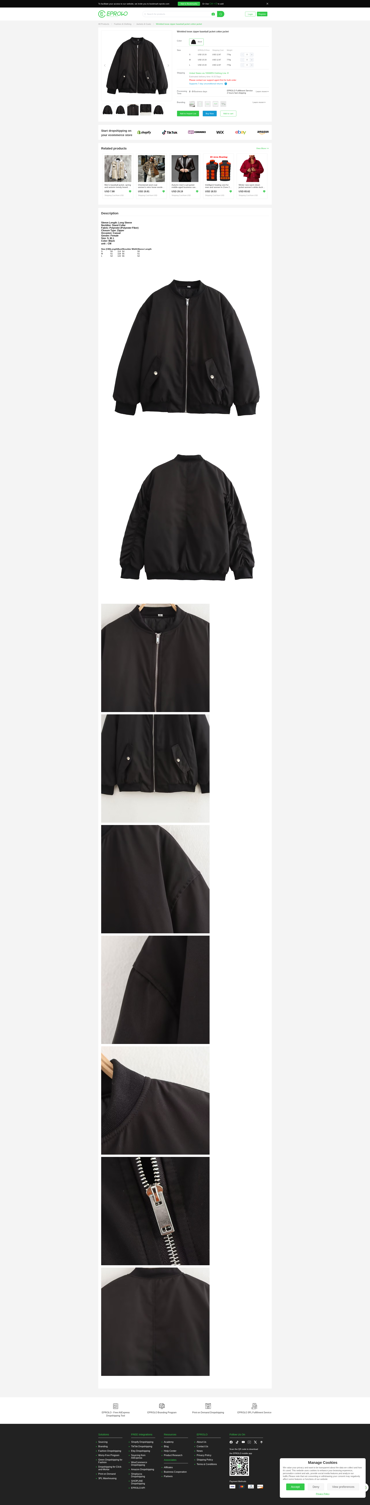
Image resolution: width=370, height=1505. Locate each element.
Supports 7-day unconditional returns (206, 83)
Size (179, 50)
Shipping (181, 73)
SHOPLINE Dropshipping (138, 1482)
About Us (201, 1442)
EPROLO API (138, 1488)
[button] (242, 54)
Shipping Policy (205, 1459)
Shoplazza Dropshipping (138, 1475)
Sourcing (103, 1442)
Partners (168, 1476)
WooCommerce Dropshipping (139, 1463)
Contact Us (202, 1446)
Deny (316, 1486)
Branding (181, 102)
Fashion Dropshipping (109, 1451)
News (200, 1451)
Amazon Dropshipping (142, 1469)
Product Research (173, 1455)
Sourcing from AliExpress (138, 1456)
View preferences (343, 1486)
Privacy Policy (323, 1494)
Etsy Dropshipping (140, 1451)
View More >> (262, 148)
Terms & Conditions (207, 1464)
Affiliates (168, 1467)
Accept (295, 1486)
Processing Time (182, 92)
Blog (166, 1446)
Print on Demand (107, 1474)
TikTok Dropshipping (141, 1446)
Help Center (170, 1451)
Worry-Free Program (108, 1455)
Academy (169, 1442)
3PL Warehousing (107, 1478)
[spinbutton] (247, 54)
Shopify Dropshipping (142, 1442)
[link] (104, 24)
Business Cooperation (175, 1472)
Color (179, 41)
